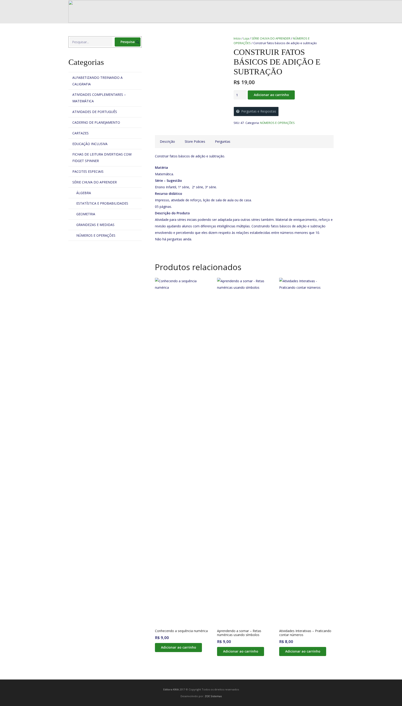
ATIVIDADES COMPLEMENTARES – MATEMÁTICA (99, 97)
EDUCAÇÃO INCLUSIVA (89, 144)
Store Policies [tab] (195, 141)
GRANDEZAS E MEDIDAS (95, 224)
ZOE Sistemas (213, 696)
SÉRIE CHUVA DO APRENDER (270, 38)
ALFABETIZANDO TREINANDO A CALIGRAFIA (97, 80)
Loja (246, 38)
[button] (178, 647)
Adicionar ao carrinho (271, 95)
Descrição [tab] (167, 141)
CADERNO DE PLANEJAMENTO (96, 122)
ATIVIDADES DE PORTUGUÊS (94, 111)
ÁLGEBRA (83, 193)
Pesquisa (128, 42)
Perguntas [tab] (222, 141)
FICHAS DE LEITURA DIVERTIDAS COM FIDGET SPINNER (101, 157)
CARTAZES (80, 133)
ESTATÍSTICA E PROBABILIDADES (102, 203)
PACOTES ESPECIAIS (88, 171)
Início (237, 38)
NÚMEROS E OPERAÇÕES (277, 123)
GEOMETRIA (85, 214)
